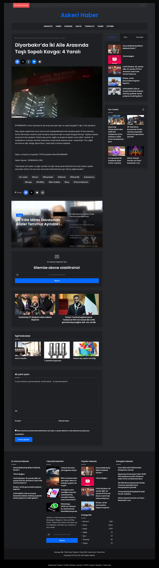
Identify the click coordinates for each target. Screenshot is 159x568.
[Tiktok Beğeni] (114, 59)
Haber (58, 26)
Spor (84, 536)
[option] (56, 224)
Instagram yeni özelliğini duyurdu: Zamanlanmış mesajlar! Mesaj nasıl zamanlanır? (68, 495)
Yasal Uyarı (107, 565)
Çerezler (80, 565)
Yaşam (100, 26)
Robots (75, 552)
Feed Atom (92, 552)
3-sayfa (23, 177)
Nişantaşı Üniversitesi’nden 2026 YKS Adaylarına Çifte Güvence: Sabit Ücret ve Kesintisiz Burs (116, 134)
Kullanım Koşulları (95, 565)
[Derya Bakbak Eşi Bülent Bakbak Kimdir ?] (114, 49)
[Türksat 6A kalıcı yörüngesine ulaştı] (52, 471)
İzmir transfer (21, 358)
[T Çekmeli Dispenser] (57, 350)
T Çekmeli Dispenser (52, 360)
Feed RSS (83, 552)
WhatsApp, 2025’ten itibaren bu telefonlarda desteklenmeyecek (69, 507)
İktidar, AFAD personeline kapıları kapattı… (131, 80)
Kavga (29, 182)
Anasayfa (48, 26)
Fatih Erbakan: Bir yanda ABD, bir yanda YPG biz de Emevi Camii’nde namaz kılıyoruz (133, 70)
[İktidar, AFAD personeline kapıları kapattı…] (114, 81)
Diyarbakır (48, 177)
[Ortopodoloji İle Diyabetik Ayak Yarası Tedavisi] (116, 151)
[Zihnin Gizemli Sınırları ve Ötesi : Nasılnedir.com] (135, 151)
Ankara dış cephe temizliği (84, 358)
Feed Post (101, 552)
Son (125, 37)
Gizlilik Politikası (69, 565)
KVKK (86, 565)
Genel (19, 215)
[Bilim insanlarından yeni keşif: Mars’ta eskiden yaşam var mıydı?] (52, 481)
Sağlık (79, 26)
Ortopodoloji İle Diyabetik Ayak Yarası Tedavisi (38, 222)
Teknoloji (89, 26)
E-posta (18, 421)
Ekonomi (68, 26)
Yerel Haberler (81, 182)
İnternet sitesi (64, 421)
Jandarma (89, 177)
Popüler (112, 37)
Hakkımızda (52, 565)
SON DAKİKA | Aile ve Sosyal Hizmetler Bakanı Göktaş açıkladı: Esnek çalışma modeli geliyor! (133, 92)
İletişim (110, 26)
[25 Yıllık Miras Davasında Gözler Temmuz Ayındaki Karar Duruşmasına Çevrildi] (135, 120)
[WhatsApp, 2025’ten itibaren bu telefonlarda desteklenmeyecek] (52, 507)
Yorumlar (139, 37)
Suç (67, 182)
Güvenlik (75, 177)
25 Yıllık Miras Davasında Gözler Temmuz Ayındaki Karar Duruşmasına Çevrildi (58, 5)
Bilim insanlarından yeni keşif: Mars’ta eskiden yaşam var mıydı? (69, 482)
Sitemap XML (59, 552)
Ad (16, 411)
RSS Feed (68, 552)
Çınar (35, 177)
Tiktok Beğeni (128, 56)
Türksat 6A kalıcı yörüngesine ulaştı (69, 469)
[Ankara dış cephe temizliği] (86, 349)
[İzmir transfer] (28, 349)
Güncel (62, 177)
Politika (41, 182)
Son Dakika (55, 182)
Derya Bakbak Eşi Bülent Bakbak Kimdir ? (133, 47)
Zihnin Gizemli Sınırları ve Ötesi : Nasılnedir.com (134, 160)
